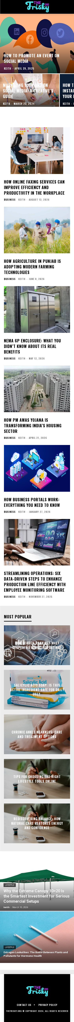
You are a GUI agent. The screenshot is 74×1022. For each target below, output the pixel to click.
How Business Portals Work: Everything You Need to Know (32, 502)
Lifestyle (9, 885)
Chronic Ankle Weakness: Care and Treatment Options (37, 734)
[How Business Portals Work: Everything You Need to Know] (37, 468)
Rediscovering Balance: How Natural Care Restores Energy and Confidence (37, 823)
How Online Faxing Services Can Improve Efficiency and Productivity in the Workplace (34, 187)
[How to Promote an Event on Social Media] (37, 43)
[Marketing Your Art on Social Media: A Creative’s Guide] (29, 90)
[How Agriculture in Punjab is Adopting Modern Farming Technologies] (37, 230)
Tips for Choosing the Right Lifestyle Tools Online (37, 778)
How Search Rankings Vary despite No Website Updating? (37, 645)
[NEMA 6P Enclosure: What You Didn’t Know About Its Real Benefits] (37, 309)
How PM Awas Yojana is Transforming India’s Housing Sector (33, 425)
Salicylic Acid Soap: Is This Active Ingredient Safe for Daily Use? (37, 690)
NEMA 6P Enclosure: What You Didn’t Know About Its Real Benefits (32, 346)
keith (21, 199)
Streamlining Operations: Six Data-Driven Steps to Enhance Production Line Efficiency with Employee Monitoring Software (35, 581)
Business (10, 199)
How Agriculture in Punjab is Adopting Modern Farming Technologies (32, 266)
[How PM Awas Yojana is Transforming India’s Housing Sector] (37, 389)
